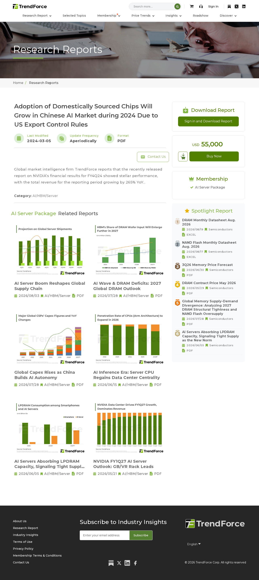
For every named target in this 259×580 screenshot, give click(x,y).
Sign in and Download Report (208, 121)
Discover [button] (227, 15)
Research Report (25, 528)
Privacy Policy (23, 548)
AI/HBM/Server (45, 196)
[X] (236, 6)
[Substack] (229, 6)
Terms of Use (22, 542)
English (192, 544)
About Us (20, 521)
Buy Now (214, 156)
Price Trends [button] (141, 15)
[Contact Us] (201, 6)
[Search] (177, 6)
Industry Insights (25, 535)
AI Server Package (210, 187)
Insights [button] (172, 15)
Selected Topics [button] (74, 15)
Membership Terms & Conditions (37, 555)
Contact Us (156, 157)
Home (18, 83)
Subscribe (141, 535)
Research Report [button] (35, 15)
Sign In (213, 6)
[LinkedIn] (243, 6)
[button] (109, 15)
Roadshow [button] (200, 15)
